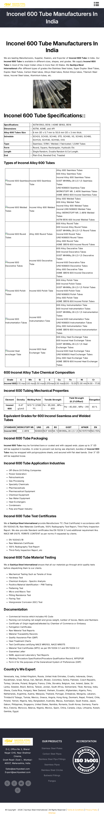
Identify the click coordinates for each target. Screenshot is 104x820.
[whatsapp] (18, 790)
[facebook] (14, 783)
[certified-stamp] (86, 747)
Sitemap (52, 813)
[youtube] (21, 783)
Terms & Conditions (75, 810)
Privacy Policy (91, 810)
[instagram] (28, 783)
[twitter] (7, 783)
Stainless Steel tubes (62, 68)
